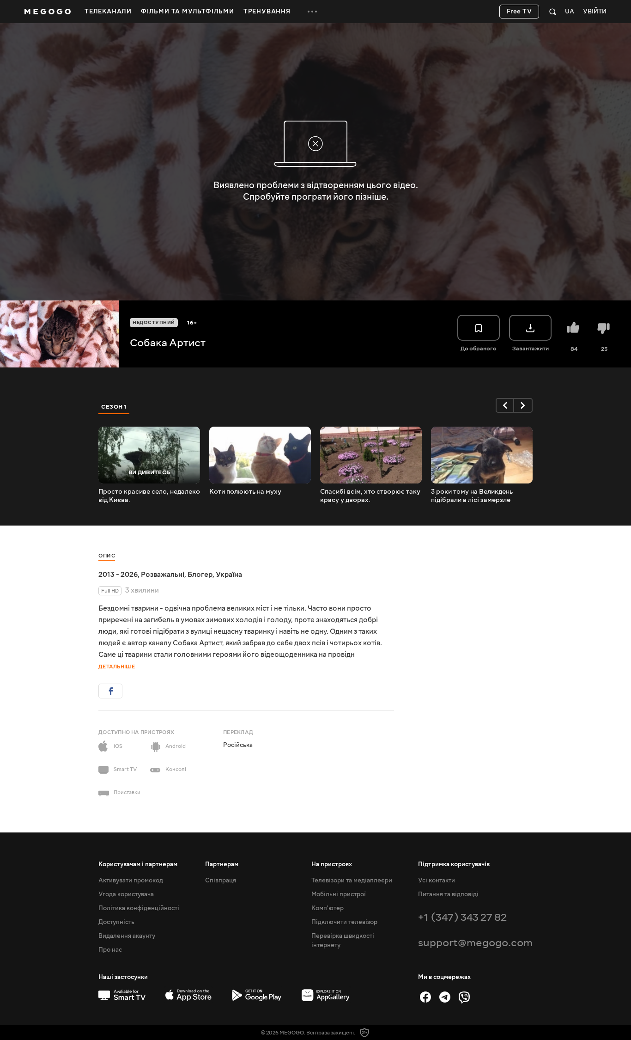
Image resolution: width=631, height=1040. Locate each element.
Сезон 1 (114, 406)
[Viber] (464, 997)
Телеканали (108, 11)
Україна (229, 574)
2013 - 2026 (118, 574)
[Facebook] (425, 997)
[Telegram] (444, 997)
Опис (106, 555)
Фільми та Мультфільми (187, 11)
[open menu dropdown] (312, 11)
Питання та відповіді (448, 894)
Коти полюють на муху (245, 492)
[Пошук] (552, 11)
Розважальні (162, 574)
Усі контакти (436, 880)
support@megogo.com (475, 943)
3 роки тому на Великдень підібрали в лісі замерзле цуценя (472, 496)
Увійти (595, 12)
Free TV (519, 11)
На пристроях (331, 864)
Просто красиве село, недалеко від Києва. (149, 496)
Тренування (267, 11)
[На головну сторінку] (47, 11)
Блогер (200, 574)
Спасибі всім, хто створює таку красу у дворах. (370, 496)
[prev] (505, 405)
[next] (523, 405)
